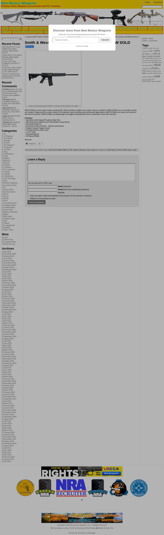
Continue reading (82, 46)
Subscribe (105, 40)
